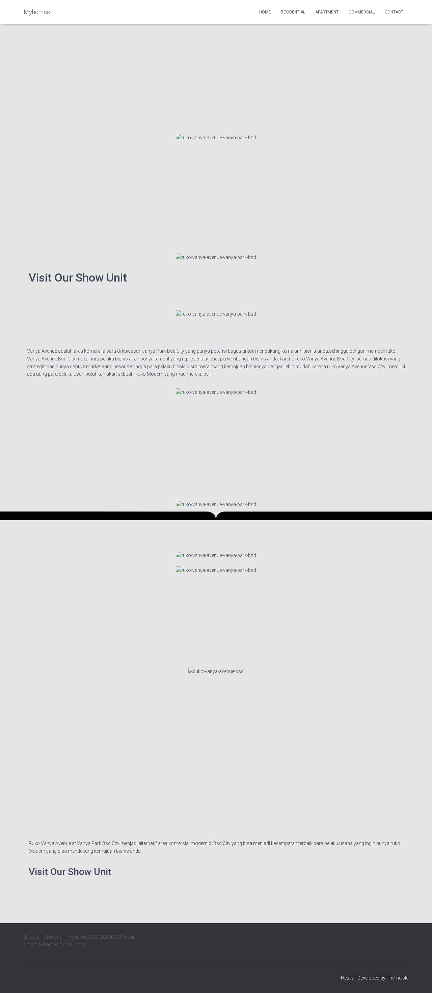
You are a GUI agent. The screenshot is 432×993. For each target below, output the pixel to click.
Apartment (327, 12)
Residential (293, 12)
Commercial (362, 12)
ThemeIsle (397, 978)
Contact (394, 12)
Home (265, 12)
